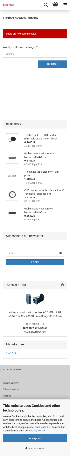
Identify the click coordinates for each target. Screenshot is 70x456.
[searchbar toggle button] (46, 5)
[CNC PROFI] (8, 5)
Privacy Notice (37, 430)
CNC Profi (11, 353)
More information (35, 448)
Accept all (35, 438)
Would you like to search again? (20, 47)
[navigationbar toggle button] (65, 5)
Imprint (7, 395)
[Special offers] (62, 285)
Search (52, 64)
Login (35, 262)
